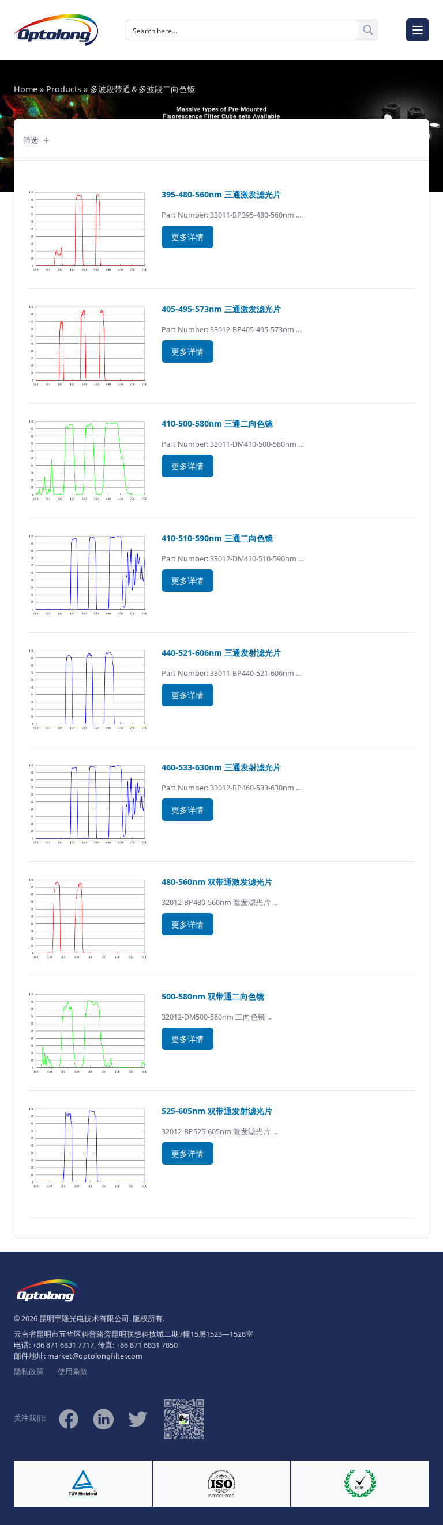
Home (25, 88)
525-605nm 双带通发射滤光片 (217, 1110)
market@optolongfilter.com (94, 1356)
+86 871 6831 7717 (63, 1345)
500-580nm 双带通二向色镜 (213, 996)
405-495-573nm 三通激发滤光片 (221, 308)
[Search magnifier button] (368, 30)
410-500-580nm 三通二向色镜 (217, 423)
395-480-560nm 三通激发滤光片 (221, 194)
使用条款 (73, 1371)
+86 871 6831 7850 (147, 1345)
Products (63, 88)
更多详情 (187, 236)
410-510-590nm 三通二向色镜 (217, 538)
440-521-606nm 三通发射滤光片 (221, 652)
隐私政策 (29, 1371)
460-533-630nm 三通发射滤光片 (221, 767)
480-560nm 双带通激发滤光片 (217, 881)
